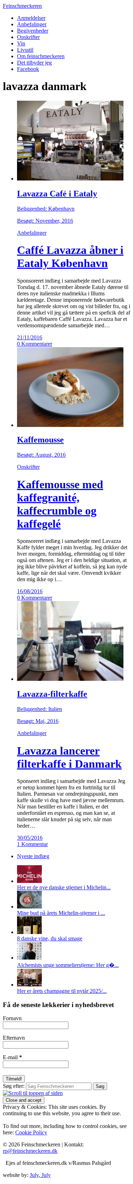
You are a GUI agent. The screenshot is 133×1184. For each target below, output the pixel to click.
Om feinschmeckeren (41, 56)
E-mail (12, 1057)
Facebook (28, 69)
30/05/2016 (30, 838)
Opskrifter (28, 37)
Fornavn (12, 1018)
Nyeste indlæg (33, 856)
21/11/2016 (29, 337)
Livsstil (25, 50)
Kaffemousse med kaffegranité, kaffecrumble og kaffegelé (60, 504)
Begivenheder (32, 31)
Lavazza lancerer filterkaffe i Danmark (69, 757)
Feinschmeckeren (22, 6)
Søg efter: (13, 1086)
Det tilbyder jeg (34, 63)
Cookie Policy (31, 1132)
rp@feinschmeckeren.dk (30, 1151)
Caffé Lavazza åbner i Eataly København (70, 256)
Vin (21, 43)
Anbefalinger (31, 24)
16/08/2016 (30, 591)
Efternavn (14, 1038)
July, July (40, 1175)
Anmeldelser (31, 18)
